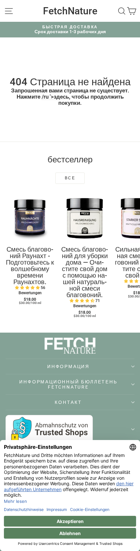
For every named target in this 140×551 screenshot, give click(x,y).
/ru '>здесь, (56, 96)
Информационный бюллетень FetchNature (68, 384)
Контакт (68, 402)
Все (70, 178)
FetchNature (70, 11)
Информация (68, 366)
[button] (28, 287)
